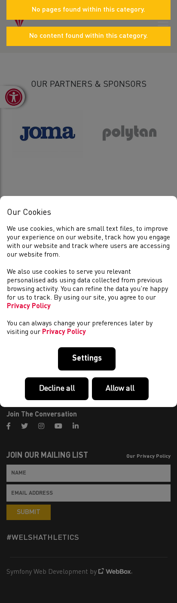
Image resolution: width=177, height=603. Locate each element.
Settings (87, 358)
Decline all (57, 388)
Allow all (120, 388)
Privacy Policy (29, 306)
